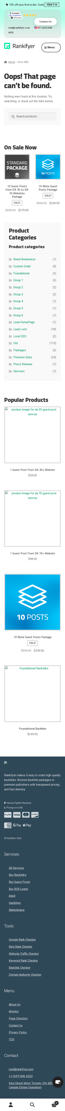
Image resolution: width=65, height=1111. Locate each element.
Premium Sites (22, 357)
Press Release (22, 364)
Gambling (15, 903)
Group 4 (18, 301)
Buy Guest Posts (19, 882)
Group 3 (18, 294)
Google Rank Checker (22, 939)
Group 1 (18, 280)
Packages (19, 350)
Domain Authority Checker (25, 974)
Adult (12, 896)
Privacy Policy (18, 1032)
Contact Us (45, 21)
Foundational (21, 273)
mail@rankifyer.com (19, 27)
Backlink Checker (19, 967)
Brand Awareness (24, 259)
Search (32, 1105)
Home (11, 62)
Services (19, 371)
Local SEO (19, 336)
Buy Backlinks (17, 875)
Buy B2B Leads (18, 889)
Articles (14, 1011)
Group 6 (18, 315)
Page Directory (18, 1018)
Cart (50, 1101)
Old (15, 343)
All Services (16, 868)
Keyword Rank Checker (23, 960)
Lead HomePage (24, 322)
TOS (11, 1039)
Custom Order (22, 266)
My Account (11, 1105)
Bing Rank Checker (20, 946)
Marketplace (17, 910)
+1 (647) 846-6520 (21, 1076)
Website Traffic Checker (24, 953)
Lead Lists (20, 329)
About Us (14, 1004)
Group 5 (18, 308)
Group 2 (18, 287)
